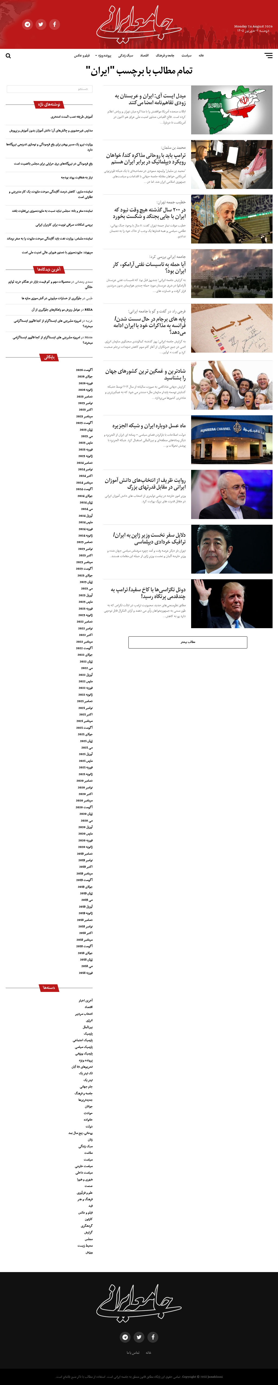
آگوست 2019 (84, 880)
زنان (90, 1139)
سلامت (88, 1153)
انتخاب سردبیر (84, 1014)
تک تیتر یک (86, 1073)
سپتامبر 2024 (84, 482)
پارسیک (88, 1033)
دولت (89, 1126)
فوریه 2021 (86, 767)
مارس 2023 (86, 602)
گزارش (88, 1232)
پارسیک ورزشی (84, 1053)
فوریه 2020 (85, 840)
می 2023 (87, 588)
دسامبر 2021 (85, 701)
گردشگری (87, 1226)
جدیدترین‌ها (85, 1100)
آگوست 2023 (84, 568)
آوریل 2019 (86, 906)
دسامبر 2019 (85, 853)
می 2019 (87, 900)
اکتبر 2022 (86, 635)
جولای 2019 (85, 887)
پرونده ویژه (104, 55)
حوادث (88, 1113)
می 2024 (87, 509)
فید (91, 1206)
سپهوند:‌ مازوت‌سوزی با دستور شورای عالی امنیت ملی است (57, 252)
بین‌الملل (88, 1027)
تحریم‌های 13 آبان (82, 1067)
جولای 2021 (85, 734)
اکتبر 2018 (86, 933)
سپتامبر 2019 (85, 873)
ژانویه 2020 (85, 847)
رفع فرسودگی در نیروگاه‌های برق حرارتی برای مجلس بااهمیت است (53, 163)
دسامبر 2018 (85, 920)
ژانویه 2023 (85, 615)
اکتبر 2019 (86, 866)
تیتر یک (88, 1080)
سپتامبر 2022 (84, 641)
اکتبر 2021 (86, 714)
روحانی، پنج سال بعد (80, 1133)
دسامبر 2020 (85, 780)
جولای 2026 (85, 376)
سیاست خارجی (84, 1166)
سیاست (186, 55)
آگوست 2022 (84, 648)
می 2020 (87, 820)
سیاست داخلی (84, 1172)
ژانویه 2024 (85, 535)
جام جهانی (86, 1086)
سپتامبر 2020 (84, 800)
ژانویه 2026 (85, 390)
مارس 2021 (86, 761)
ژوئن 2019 (86, 893)
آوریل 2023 (86, 595)
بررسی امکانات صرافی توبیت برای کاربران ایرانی (64, 224)
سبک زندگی (125, 55)
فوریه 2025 (86, 449)
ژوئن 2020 (86, 814)
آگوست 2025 (84, 423)
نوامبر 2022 (85, 628)
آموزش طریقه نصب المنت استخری (72, 116)
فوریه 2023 (86, 608)
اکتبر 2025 (86, 409)
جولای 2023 (85, 575)
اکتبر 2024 (86, 476)
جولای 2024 (85, 496)
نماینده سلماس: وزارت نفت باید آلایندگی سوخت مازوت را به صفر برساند (50, 238)
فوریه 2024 (86, 529)
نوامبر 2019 (85, 860)
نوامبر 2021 (85, 708)
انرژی (89, 1020)
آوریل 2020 (85, 827)
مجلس (89, 1239)
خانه (201, 55)
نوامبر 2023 (85, 549)
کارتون (89, 1219)
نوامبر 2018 (85, 926)
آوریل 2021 (86, 754)
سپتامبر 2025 (84, 416)
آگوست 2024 (84, 489)
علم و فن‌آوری (85, 1193)
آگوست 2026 (84, 370)
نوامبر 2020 (85, 787)
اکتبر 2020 (86, 794)
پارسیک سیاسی (84, 1047)
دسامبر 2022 (85, 621)
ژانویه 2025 (85, 456)
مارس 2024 (86, 522)
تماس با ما (133, 1353)
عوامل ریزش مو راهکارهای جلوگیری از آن (56, 309)
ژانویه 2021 (86, 774)
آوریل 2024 (86, 515)
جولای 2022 (85, 654)
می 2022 (87, 668)
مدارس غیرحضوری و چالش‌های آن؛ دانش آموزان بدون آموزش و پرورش (51, 130)
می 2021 (87, 747)
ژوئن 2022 (86, 661)
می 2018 (87, 966)
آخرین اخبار (86, 1000)
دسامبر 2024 (85, 463)
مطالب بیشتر (188, 642)
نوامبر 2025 (85, 403)
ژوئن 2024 (86, 502)
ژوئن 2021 (86, 741)
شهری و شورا (85, 1179)
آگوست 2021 (84, 728)
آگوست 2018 (84, 946)
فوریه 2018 (86, 973)
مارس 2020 (85, 833)
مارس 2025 (86, 442)
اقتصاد (144, 55)
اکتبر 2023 (86, 555)
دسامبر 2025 (85, 396)
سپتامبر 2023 (84, 562)
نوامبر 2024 (85, 469)
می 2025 (87, 436)
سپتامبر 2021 (85, 721)
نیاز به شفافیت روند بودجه (77, 177)
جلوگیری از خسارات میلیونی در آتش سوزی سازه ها (51, 298)
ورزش (89, 1252)
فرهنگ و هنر (85, 1199)
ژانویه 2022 (85, 694)
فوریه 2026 (86, 383)
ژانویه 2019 (86, 913)
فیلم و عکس (82, 55)
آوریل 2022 (86, 675)
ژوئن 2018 (86, 959)
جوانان (89, 1106)
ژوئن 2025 (86, 429)
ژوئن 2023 (86, 582)
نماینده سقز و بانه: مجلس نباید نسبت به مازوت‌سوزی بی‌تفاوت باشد (52, 211)
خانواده (88, 1119)
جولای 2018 (85, 953)
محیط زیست (85, 1245)
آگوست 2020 (84, 807)
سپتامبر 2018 (85, 940)
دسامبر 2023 (85, 542)
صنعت (89, 1186)
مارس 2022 (86, 681)
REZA (89, 309)
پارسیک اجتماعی (83, 1040)
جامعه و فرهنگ (165, 55)
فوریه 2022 (86, 688)
